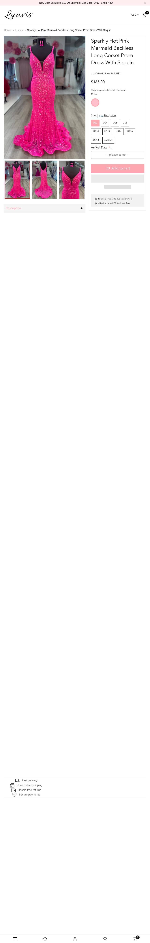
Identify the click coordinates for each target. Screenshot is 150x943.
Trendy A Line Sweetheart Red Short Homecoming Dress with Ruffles (43, 578)
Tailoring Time (104, 199)
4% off (11, 244)
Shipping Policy (63, 822)
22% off (12, 333)
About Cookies (14, 843)
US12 (107, 131)
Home (8, 30)
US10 (96, 131)
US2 (95, 123)
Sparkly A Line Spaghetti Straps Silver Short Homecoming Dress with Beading (48, 756)
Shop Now (107, 2)
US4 (105, 123)
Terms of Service (64, 849)
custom (108, 140)
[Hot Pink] (95, 106)
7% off (11, 599)
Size (103, 116)
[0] (144, 15)
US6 (115, 123)
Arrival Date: (101, 147)
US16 (130, 131)
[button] (117, 179)
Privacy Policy (62, 836)
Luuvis (19, 30)
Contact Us (11, 829)
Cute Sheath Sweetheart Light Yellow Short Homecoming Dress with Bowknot (48, 667)
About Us (10, 822)
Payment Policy (63, 843)
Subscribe (100, 871)
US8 (125, 123)
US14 (118, 131)
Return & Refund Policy (68, 829)
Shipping (96, 90)
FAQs (8, 836)
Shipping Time (104, 203)
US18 (96, 140)
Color (94, 94)
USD (133, 14)
